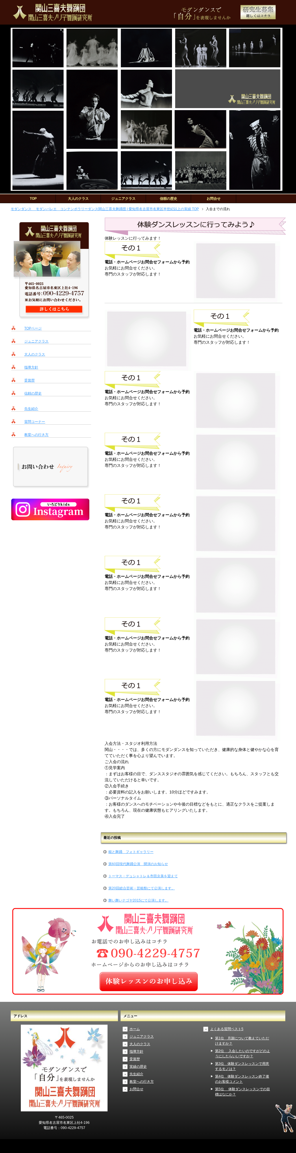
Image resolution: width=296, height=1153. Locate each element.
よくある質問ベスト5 (226, 1029)
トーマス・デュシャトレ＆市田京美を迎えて (143, 876)
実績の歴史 (138, 1067)
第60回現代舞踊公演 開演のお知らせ (138, 864)
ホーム (135, 1029)
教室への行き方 (36, 435)
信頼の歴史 (168, 199)
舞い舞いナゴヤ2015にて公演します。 (138, 900)
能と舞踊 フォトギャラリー (130, 852)
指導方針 (31, 367)
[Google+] (258, 18)
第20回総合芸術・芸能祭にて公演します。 (141, 888)
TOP (33, 199)
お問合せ (214, 199)
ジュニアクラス (123, 199)
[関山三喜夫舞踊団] (51, 487)
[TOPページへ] (51, 317)
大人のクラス (78, 199)
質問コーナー (34, 422)
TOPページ (33, 328)
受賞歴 (29, 380)
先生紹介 (31, 409)
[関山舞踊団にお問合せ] (148, 992)
